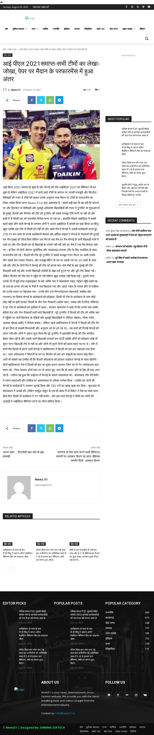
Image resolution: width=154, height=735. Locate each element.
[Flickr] (127, 694)
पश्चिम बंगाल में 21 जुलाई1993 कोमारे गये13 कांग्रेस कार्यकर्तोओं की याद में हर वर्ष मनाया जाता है (136, 132)
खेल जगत (12, 49)
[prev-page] (5, 569)
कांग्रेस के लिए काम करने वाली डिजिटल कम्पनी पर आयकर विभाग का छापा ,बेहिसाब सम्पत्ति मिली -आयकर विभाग (78, 456)
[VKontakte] (145, 694)
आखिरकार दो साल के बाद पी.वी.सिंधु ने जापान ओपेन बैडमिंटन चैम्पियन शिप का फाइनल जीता (17, 553)
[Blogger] (108, 694)
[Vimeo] (143, 7)
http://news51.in (43, 485)
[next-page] (11, 569)
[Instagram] (132, 7)
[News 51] (5, 90)
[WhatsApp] (50, 100)
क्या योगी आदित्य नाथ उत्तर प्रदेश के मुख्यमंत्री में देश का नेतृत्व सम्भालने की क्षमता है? (128, 235)
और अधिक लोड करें (127, 205)
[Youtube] (149, 7)
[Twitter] (138, 7)
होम (4, 49)
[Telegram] (59, 100)
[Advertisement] (104, 18)
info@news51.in (65, 713)
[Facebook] (126, 7)
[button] (146, 38)
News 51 (15, 89)
